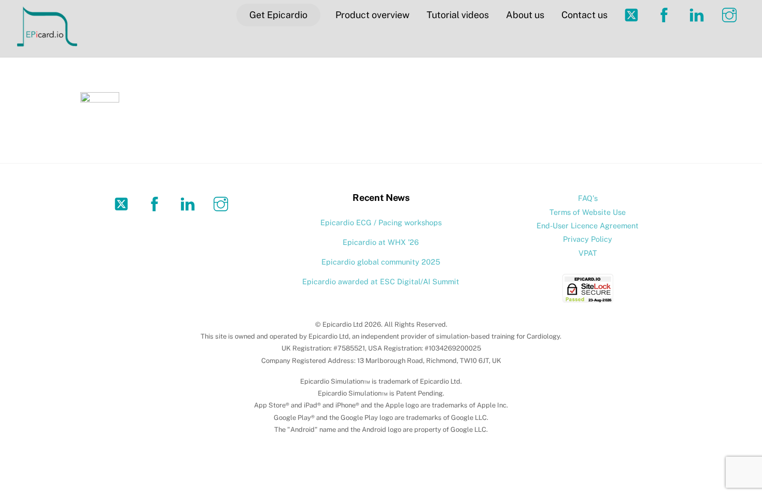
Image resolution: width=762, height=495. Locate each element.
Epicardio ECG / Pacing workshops (381, 222)
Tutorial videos (458, 14)
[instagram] (222, 203)
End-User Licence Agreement (588, 225)
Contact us (584, 14)
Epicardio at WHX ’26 (381, 242)
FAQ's (588, 198)
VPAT (587, 253)
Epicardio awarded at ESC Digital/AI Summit (380, 281)
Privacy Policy (587, 239)
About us (525, 14)
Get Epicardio (278, 14)
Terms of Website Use (587, 212)
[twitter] (123, 203)
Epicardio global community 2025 (380, 261)
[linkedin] (189, 203)
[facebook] (156, 203)
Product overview (372, 14)
